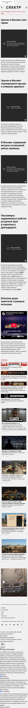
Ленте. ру (10, 276)
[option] (14, 582)
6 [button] (15, 597)
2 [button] (6, 597)
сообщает (15, 289)
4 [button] (10, 597)
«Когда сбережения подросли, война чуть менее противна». (13, 530)
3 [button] (8, 597)
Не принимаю (10, 637)
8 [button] (20, 597)
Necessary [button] (3, 674)
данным (18, 272)
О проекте (3, 607)
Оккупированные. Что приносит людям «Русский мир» (11, 367)
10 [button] (24, 597)
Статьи (2, 611)
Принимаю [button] (3, 637)
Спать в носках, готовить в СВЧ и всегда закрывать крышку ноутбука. (13, 504)
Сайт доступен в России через (13, 12)
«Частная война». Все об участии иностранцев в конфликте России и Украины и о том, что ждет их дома (14, 377)
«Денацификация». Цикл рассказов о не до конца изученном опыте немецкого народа (12, 400)
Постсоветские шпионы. (14, 426)
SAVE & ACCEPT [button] (5, 707)
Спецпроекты (4, 359)
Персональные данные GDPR (8, 618)
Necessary (4, 676)
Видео (2, 614)
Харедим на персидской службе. (13, 452)
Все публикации (4, 609)
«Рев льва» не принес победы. (13, 478)
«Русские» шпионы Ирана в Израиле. (14, 556)
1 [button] (3, 597)
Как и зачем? (3, 636)
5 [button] (13, 597)
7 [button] (17, 597)
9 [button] (22, 597)
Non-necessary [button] (4, 689)
